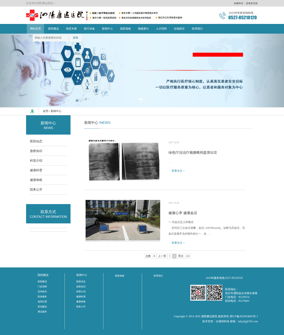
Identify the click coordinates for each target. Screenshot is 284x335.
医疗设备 (89, 28)
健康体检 (36, 179)
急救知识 (36, 151)
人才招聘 (161, 28)
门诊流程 (42, 286)
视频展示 (143, 28)
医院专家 (71, 28)
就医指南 (125, 28)
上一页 (162, 256)
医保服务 (42, 296)
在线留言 (179, 28)
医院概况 (53, 28)
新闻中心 (107, 28)
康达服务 (42, 311)
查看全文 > (178, 170)
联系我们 (197, 28)
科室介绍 (36, 160)
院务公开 (36, 189)
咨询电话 (42, 291)
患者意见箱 (252, 3)
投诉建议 (42, 306)
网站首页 (35, 28)
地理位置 (42, 301)
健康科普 (36, 170)
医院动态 (36, 141)
